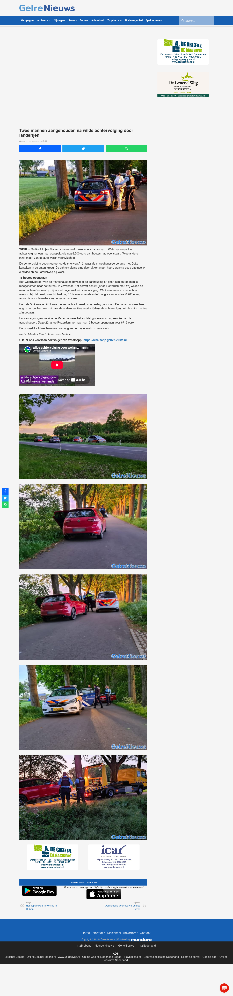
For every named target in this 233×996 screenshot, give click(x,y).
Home (86, 931)
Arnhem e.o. (44, 20)
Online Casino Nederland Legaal (102, 955)
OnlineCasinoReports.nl (41, 955)
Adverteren (130, 931)
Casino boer (209, 955)
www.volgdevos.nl (69, 955)
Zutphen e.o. (114, 20)
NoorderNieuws (104, 944)
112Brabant (83, 944)
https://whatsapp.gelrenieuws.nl (105, 340)
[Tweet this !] (83, 148)
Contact (145, 931)
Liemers (72, 20)
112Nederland (147, 944)
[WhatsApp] (126, 148)
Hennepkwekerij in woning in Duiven (41, 904)
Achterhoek (98, 20)
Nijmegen (59, 20)
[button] (224, 988)
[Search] (183, 20)
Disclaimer (114, 931)
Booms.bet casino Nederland (161, 955)
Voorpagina (27, 20)
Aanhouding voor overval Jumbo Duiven (122, 904)
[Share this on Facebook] (40, 148)
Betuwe (84, 20)
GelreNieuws (126, 944)
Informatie (98, 931)
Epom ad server (190, 955)
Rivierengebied (134, 20)
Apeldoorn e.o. (154, 20)
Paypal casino (133, 955)
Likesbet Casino (14, 955)
